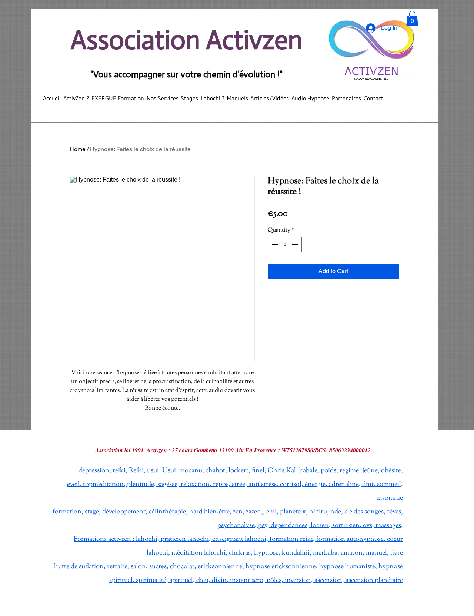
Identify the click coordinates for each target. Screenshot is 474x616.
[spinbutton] (284, 244)
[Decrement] (274, 244)
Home (78, 149)
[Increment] (295, 244)
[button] (412, 18)
